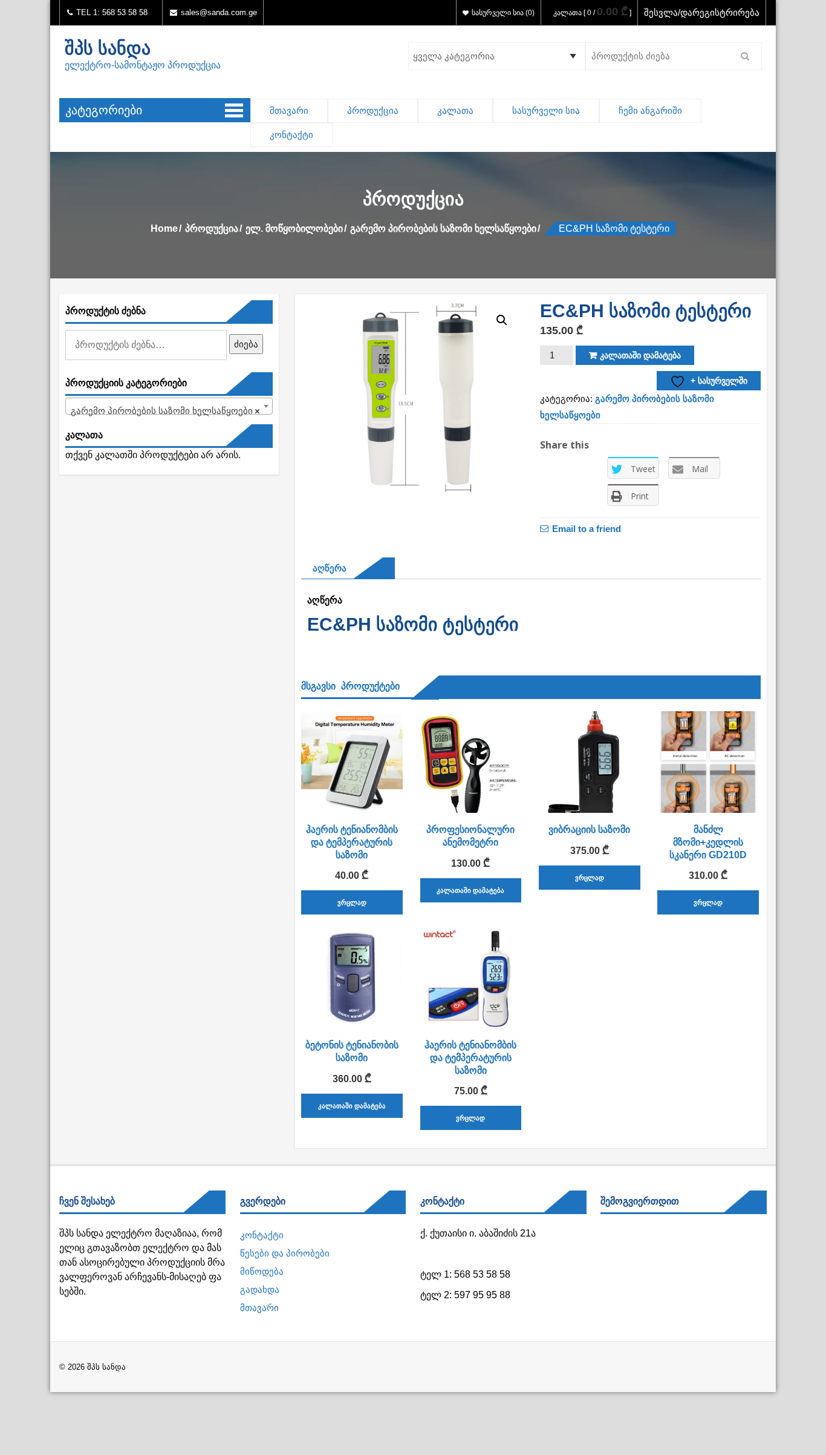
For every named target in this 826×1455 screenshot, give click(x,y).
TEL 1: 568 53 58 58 (111, 12)
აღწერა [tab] (326, 568)
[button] (502, 320)
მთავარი (289, 110)
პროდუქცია (372, 110)
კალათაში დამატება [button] (470, 890)
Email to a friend (586, 528)
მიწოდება (262, 1271)
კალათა (455, 110)
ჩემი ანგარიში (650, 110)
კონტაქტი (291, 135)
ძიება (246, 344)
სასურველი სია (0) (503, 12)
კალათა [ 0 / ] (592, 12)
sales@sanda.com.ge (219, 12)
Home (164, 228)
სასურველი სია (546, 110)
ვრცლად (351, 902)
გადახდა (259, 1289)
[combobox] (169, 406)
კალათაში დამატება (640, 355)
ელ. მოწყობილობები (294, 228)
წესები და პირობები (285, 1253)
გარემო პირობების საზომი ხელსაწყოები (443, 228)
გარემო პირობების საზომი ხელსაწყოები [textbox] (165, 411)
